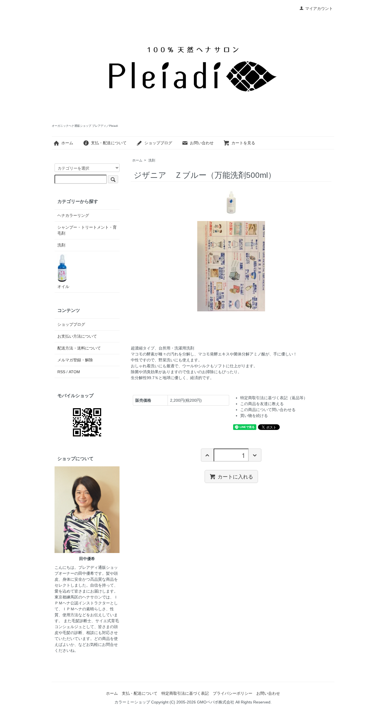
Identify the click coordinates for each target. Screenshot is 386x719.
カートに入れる (235, 476)
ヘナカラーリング (73, 215)
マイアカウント (319, 8)
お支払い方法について (77, 336)
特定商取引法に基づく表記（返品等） (273, 397)
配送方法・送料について (79, 348)
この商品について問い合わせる (268, 409)
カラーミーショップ (132, 702)
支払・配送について (109, 143)
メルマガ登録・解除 (75, 360)
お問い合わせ (202, 143)
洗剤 (151, 160)
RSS (61, 372)
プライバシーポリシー (232, 693)
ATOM (74, 372)
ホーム (67, 143)
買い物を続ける (254, 415)
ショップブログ (158, 143)
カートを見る (243, 143)
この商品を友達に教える (262, 403)
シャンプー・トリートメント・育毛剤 (87, 230)
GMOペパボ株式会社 (215, 702)
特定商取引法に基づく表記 (185, 693)
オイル (63, 286)
